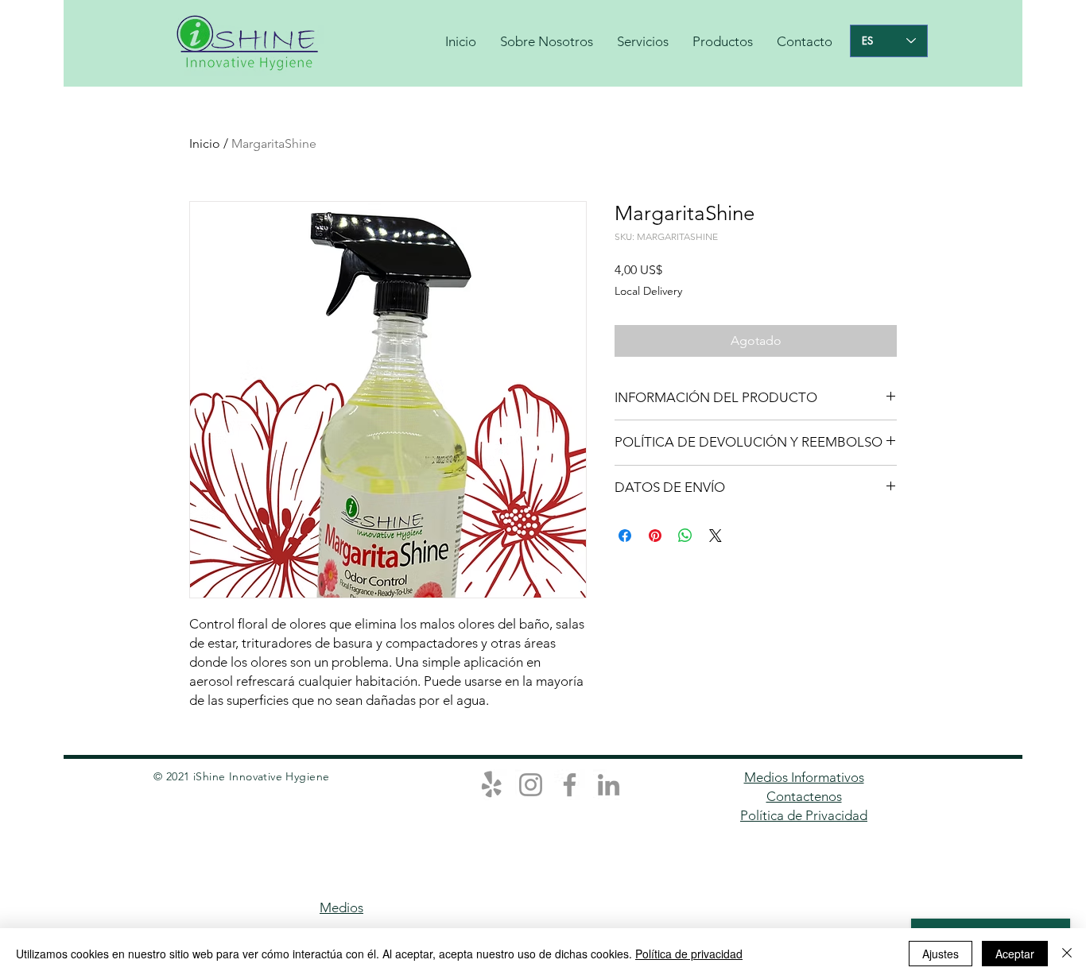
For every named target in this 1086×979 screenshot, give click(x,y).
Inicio (204, 143)
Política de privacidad (689, 954)
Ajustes (940, 954)
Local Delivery (648, 291)
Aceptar (1014, 954)
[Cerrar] (1066, 953)
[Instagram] (530, 784)
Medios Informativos (804, 777)
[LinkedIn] (608, 784)
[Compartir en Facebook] (624, 535)
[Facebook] (569, 784)
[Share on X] (715, 535)
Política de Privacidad (803, 815)
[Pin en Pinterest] (655, 535)
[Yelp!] (491, 784)
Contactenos (804, 796)
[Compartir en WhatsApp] (685, 535)
